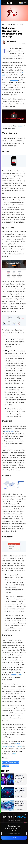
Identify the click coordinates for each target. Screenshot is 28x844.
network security (15, 24)
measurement (14, 763)
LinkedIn (19, 746)
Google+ (11, 746)
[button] (14, 116)
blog (4, 24)
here (20, 126)
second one (14, 80)
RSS (14, 753)
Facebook (5, 746)
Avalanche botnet (16, 674)
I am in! (14, 837)
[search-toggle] (25, 3)
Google (5, 763)
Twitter (17, 744)
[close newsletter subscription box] (26, 814)
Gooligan (5, 766)
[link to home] (9, 3)
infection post (8, 431)
